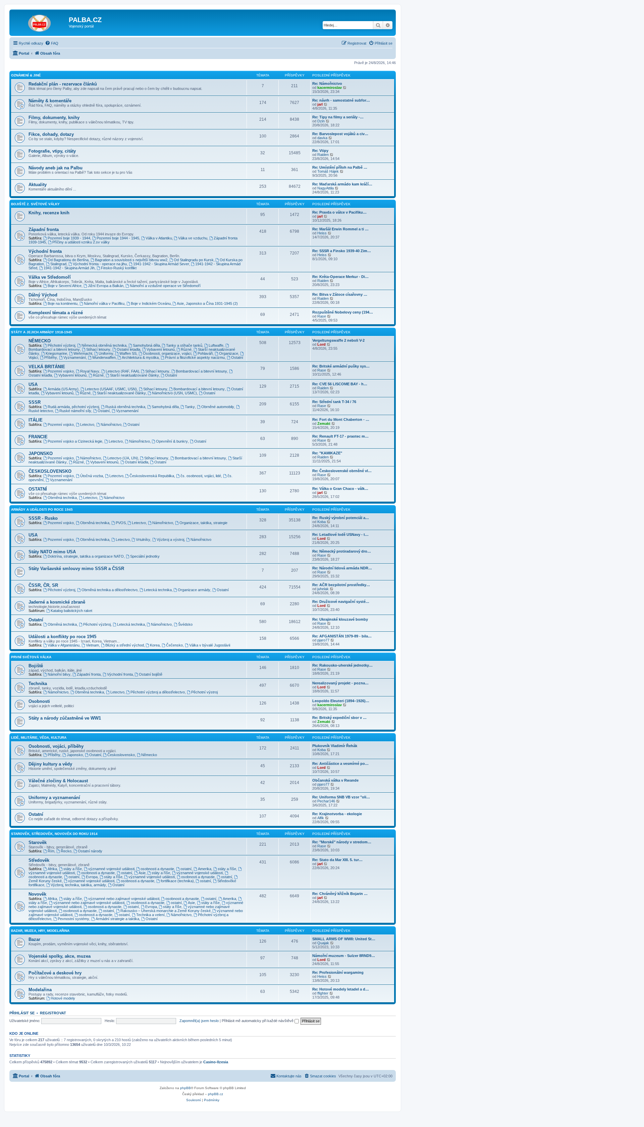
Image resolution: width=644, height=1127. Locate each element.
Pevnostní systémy (73, 919)
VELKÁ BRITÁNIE (47, 366)
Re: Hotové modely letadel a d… (340, 989)
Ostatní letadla (128, 349)
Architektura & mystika (140, 357)
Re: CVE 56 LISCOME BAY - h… (339, 384)
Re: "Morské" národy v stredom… (341, 842)
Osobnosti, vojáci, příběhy (56, 746)
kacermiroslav (329, 88)
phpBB (185, 1088)
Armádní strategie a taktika (117, 919)
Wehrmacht (82, 353)
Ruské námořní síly (75, 411)
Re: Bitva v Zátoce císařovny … (339, 294)
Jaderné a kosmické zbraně (57, 602)
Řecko (66, 851)
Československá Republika (151, 476)
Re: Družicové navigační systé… (340, 602)
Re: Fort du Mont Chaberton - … (340, 419)
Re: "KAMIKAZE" (327, 453)
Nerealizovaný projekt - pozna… (340, 683)
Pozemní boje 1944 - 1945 (118, 238)
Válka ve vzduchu (192, 238)
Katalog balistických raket (71, 611)
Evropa (92, 877)
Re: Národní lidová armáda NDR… (342, 568)
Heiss (322, 233)
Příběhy (50, 357)
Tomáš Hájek (328, 171)
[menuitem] (51, 43)
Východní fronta (45, 251)
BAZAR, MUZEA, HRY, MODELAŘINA (40, 931)
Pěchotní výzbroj (61, 345)
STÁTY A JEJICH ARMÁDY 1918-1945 (41, 332)
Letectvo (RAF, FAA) (122, 371)
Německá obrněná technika (104, 345)
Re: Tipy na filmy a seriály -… (338, 117)
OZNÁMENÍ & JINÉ (26, 75)
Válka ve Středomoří (50, 277)
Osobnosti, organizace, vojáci (167, 353)
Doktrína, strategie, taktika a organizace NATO (86, 556)
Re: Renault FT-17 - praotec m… (340, 436)
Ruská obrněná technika (125, 407)
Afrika (52, 869)
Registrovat (53, 1013)
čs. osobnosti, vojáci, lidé (200, 476)
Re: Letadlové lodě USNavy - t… (340, 534)
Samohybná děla (146, 345)
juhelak (323, 589)
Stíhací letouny (98, 349)
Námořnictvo (111, 424)
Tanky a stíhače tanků (184, 345)
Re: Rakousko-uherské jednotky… (342, 665)
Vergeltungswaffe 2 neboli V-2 (338, 340)
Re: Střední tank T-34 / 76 (334, 402)
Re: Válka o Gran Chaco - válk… (340, 489)
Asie (142, 873)
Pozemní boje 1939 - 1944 (69, 238)
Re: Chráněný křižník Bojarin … (340, 894)
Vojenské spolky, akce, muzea (60, 956)
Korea (155, 645)
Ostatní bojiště (150, 674)
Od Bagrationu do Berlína (68, 260)
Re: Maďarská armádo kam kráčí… (342, 184)
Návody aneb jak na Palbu (56, 167)
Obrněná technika (62, 498)
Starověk (38, 842)
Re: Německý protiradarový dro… (341, 551)
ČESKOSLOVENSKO (50, 471)
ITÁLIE (36, 419)
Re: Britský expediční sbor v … (339, 718)
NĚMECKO (40, 340)
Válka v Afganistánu (63, 645)
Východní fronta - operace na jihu (100, 264)
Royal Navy (89, 371)
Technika (38, 683)
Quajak (323, 943)
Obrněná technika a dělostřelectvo (110, 590)
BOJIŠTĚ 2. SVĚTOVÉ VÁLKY (35, 204)
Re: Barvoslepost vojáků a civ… (340, 134)
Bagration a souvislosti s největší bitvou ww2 (131, 260)
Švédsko (185, 624)
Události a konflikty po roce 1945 (62, 636)
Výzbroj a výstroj (170, 540)
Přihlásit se (22, 1013)
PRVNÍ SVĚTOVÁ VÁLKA (31, 657)
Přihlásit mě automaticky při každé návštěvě (258, 1021)
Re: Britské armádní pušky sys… (341, 366)
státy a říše (72, 869)
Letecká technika (158, 590)
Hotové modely (63, 998)
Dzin (321, 121)
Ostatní (237, 357)
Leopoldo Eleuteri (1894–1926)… (340, 701)
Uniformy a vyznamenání (54, 797)
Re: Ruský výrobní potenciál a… (340, 518)
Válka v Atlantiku (159, 238)
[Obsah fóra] (40, 22)
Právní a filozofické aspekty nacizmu (195, 357)
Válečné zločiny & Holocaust (58, 780)
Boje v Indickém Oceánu (151, 303)
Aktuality (38, 184)
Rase (321, 316)
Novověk (37, 894)
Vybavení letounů (161, 349)
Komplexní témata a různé (56, 312)
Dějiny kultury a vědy (50, 764)
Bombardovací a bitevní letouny (201, 371)
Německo (149, 755)
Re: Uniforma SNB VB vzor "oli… (341, 797)
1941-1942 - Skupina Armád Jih (69, 268)
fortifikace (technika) (177, 881)
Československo (121, 755)
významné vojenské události (111, 869)
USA (33, 384)
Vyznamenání (74, 357)
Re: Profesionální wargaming (338, 972)
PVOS (121, 523)
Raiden (323, 155)
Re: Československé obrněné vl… (342, 471)
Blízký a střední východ (124, 645)
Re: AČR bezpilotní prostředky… (341, 585)
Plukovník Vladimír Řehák (334, 746)
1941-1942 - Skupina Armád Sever (161, 264)
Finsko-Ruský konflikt (119, 268)
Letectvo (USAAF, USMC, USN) (111, 389)
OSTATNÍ (38, 489)
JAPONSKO (41, 453)
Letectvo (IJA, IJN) (122, 458)
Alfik (320, 818)
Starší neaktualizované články (134, 375)
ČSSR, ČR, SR (43, 585)
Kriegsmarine (56, 353)
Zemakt (323, 423)
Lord (321, 344)
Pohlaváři (205, 353)
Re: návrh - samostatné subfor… (341, 100)
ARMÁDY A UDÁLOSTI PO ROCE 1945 (42, 509)
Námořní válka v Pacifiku (104, 303)
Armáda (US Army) (63, 389)
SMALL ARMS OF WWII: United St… (343, 939)
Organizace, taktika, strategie (203, 523)
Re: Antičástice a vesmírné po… (340, 764)
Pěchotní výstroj (204, 692)
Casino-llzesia (215, 1062)
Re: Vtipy (320, 151)
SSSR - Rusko (43, 518)
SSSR (35, 402)
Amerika (204, 869)
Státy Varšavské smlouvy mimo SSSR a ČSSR (76, 568)
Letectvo (87, 424)
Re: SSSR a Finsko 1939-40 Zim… (341, 251)
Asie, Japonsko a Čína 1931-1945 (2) (207, 303)
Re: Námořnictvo (327, 83)
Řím (51, 851)
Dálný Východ (43, 294)
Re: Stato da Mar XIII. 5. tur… (337, 860)
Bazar (34, 939)
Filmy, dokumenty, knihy (54, 117)
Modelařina (40, 989)
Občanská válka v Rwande (335, 780)
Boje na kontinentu (62, 303)
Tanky (190, 407)
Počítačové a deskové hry (55, 972)
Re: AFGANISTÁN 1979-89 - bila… (342, 636)
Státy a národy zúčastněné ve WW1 (65, 718)
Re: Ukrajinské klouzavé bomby (340, 619)
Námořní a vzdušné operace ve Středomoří (165, 286)
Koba (321, 522)
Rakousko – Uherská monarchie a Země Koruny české (165, 911)
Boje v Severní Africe (65, 286)
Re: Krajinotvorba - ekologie (337, 814)
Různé (186, 349)
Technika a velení (150, 915)
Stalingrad (58, 264)
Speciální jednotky (145, 556)
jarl (320, 104)
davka (322, 138)
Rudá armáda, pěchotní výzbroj (73, 407)
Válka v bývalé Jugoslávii (209, 645)
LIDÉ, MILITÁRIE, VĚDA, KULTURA (38, 737)
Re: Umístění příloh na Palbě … (339, 167)
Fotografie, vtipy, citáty (52, 151)
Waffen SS (128, 353)
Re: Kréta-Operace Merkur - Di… (340, 277)
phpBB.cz (215, 1094)
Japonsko (75, 755)
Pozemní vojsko (61, 371)
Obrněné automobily (217, 407)
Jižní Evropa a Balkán (105, 286)
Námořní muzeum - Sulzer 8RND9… (343, 956)
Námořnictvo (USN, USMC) (174, 393)
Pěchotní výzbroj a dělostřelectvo (157, 692)
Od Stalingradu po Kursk (194, 260)
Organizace (228, 353)
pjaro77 (323, 640)
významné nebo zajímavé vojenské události (123, 899)
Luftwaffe (216, 345)
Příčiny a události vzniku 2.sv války (81, 242)
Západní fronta (44, 229)
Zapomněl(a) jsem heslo (199, 1021)
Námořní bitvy (59, 674)
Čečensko (174, 645)
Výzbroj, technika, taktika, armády (78, 885)
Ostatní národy (90, 851)
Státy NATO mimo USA (52, 551)
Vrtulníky (143, 540)
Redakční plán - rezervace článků (63, 84)
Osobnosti (39, 701)
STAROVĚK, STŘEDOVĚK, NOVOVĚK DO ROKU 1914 (54, 834)
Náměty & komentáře (50, 100)
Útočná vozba (91, 476)
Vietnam (92, 645)
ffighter (322, 993)
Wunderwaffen (104, 357)
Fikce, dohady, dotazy (51, 134)
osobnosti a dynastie (157, 869)
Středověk (39, 860)
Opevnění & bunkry (172, 441)
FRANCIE (38, 436)
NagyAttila (325, 188)
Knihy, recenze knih (49, 212)
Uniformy (106, 353)
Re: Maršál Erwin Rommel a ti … (340, 229)
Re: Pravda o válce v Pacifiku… (339, 212)
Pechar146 (326, 801)
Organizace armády (194, 590)
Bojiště (36, 665)
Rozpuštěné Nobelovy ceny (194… (342, 312)
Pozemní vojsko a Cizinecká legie (75, 441)
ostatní (186, 869)
